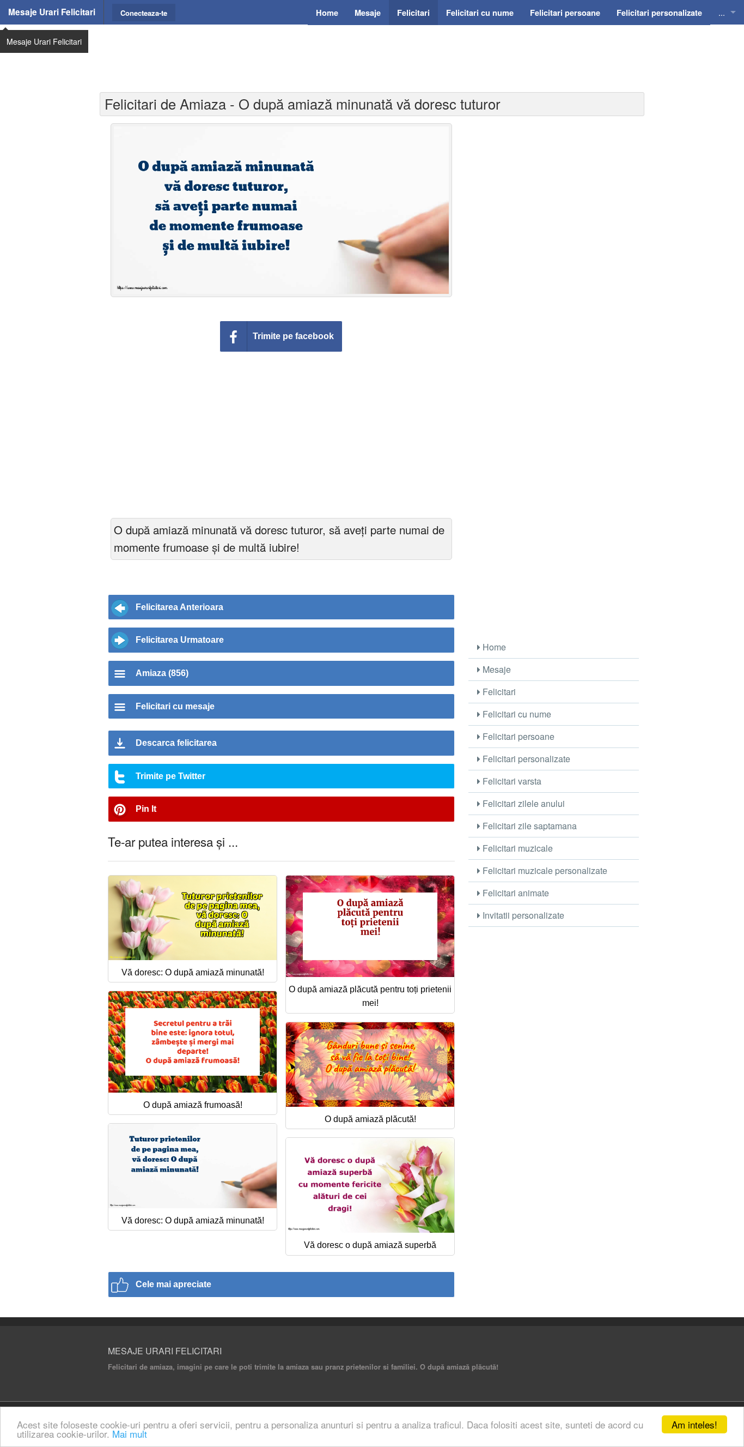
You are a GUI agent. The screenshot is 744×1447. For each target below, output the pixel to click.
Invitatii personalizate (522, 915)
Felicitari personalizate (525, 758)
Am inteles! (694, 1424)
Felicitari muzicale (516, 848)
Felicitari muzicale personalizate (543, 870)
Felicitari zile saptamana (528, 825)
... (721, 12)
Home (493, 647)
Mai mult (129, 1433)
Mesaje (495, 669)
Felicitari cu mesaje (175, 706)
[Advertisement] (372, 51)
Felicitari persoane (517, 736)
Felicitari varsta (510, 781)
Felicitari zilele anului (522, 803)
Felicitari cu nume (515, 714)
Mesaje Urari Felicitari (51, 12)
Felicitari (498, 691)
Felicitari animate (514, 893)
